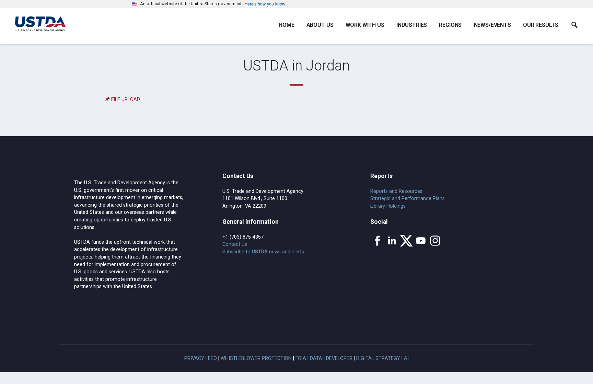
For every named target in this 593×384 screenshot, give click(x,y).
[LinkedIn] (392, 240)
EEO (212, 358)
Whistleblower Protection (256, 358)
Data (316, 358)
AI (406, 358)
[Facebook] (377, 240)
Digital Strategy (378, 358)
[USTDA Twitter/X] (406, 240)
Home (286, 25)
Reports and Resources (396, 191)
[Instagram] (435, 240)
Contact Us (234, 244)
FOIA (300, 358)
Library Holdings (388, 206)
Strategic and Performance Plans (407, 198)
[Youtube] (421, 240)
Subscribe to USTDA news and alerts (263, 252)
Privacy (194, 358)
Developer (339, 358)
